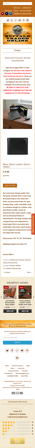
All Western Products (17, 260)
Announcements (14, 371)
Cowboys (12, 265)
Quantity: (6, 175)
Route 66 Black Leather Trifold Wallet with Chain (25, 302)
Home (7, 366)
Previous (7, 272)
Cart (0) (16, 8)
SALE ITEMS (24, 376)
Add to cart (10, 311)
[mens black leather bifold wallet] (17, 114)
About (12, 368)
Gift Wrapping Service (22, 373)
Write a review (17, 441)
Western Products (17, 366)
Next (29, 272)
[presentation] (1, 297)
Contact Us (21, 368)
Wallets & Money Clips (14, 268)
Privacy (8, 11)
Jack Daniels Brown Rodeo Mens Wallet (10, 302)
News (28, 366)
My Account (25, 11)
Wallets (18, 265)
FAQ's (16, 11)
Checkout (26, 8)
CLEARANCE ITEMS (12, 376)
